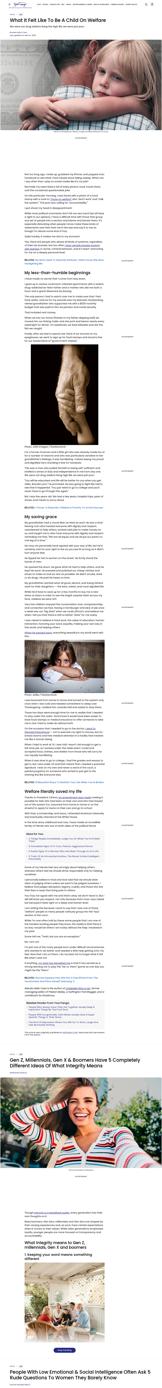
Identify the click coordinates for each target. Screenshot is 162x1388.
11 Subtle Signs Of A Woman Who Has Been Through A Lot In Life (64, 851)
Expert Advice (131, 4)
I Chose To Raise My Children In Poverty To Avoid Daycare (69, 507)
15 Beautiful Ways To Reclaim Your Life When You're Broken (69, 782)
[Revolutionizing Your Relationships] (20, 4)
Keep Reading (65, 1350)
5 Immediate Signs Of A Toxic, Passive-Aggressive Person (61, 846)
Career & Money (117, 4)
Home (12, 14)
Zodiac (45, 4)
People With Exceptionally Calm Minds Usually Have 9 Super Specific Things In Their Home (62, 1016)
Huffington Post (70, 1032)
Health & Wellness (101, 4)
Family (68, 4)
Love (39, 4)
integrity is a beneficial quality (52, 1212)
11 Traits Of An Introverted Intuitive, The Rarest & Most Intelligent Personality (64, 857)
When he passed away (38, 632)
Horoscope (55, 4)
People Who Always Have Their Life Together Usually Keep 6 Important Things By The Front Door (62, 1008)
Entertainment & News (82, 4)
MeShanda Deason (18, 1073)
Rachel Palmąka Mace (20, 1385)
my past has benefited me (54, 963)
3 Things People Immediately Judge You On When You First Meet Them (64, 840)
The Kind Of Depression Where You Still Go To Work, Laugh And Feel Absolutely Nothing (63, 1023)
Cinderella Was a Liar (77, 988)
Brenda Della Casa (18, 32)
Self (63, 4)
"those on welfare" (61, 199)
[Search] (146, 4)
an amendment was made (74, 797)
